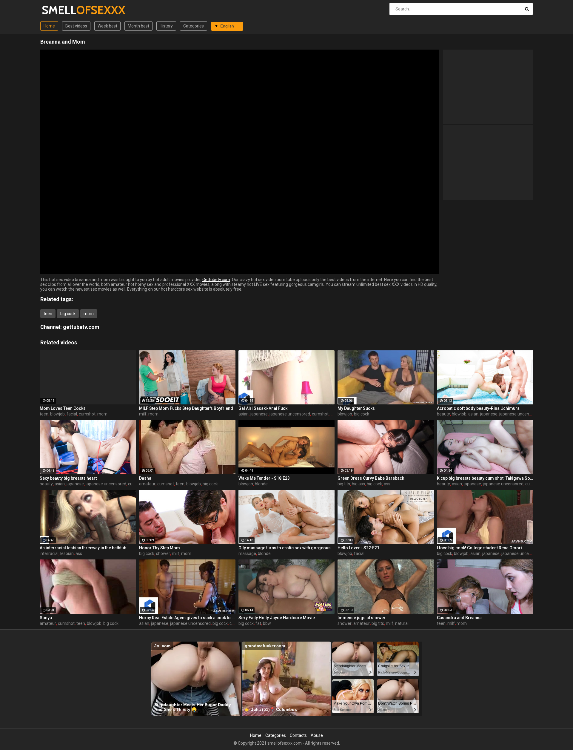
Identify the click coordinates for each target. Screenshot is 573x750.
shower (163, 553)
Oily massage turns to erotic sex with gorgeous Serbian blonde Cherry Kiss (286, 547)
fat (258, 623)
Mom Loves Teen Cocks (63, 408)
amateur (147, 483)
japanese (259, 414)
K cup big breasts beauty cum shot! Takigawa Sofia (485, 478)
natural (402, 623)
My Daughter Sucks (356, 408)
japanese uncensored (289, 414)
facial (72, 414)
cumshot (87, 414)
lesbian (67, 553)
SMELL (57, 10)
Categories (193, 26)
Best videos (76, 26)
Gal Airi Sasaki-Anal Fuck (262, 408)
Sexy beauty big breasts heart (68, 478)
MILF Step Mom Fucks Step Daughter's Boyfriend (186, 408)
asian (243, 414)
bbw (267, 623)
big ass (358, 483)
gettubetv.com (81, 327)
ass (387, 483)
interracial (49, 553)
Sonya (46, 617)
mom (89, 313)
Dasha (145, 478)
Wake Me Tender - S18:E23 (264, 478)
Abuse (317, 735)
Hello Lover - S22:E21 (358, 547)
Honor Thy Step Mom (159, 547)
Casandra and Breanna (459, 617)
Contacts (298, 735)
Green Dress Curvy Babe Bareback (371, 478)
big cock (68, 313)
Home (49, 26)
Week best (107, 26)
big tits (344, 483)
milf (143, 414)
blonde (261, 483)
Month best (138, 26)
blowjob (57, 414)
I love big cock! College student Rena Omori (479, 547)
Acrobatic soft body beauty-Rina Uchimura (478, 408)
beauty (443, 414)
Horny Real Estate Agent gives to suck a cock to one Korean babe (187, 617)
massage (247, 553)
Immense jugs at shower (362, 617)
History (166, 26)
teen (48, 313)
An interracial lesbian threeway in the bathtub (83, 547)
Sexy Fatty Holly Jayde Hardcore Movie (276, 617)
